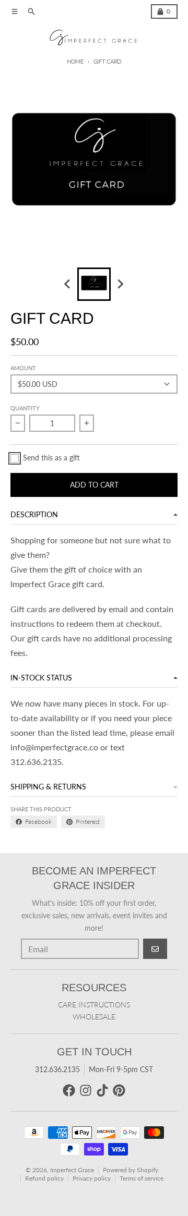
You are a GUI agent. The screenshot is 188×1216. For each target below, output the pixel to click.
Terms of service (141, 1178)
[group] (94, 284)
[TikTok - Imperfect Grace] (102, 1090)
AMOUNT (23, 367)
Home (75, 61)
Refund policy (44, 1178)
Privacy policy (92, 1178)
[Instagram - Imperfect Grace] (85, 1090)
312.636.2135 (57, 1069)
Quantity (25, 408)
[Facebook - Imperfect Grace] (69, 1090)
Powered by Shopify (130, 1170)
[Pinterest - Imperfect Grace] (119, 1090)
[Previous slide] (68, 284)
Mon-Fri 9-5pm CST (121, 1069)
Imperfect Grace (72, 1170)
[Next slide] (120, 284)
